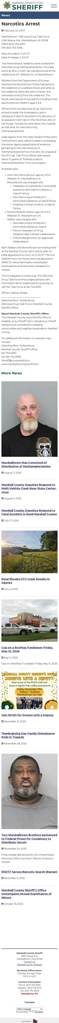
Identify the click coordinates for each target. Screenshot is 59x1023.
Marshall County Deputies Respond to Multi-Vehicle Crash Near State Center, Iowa (29, 488)
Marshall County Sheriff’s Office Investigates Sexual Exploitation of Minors (26, 894)
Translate (38, 1012)
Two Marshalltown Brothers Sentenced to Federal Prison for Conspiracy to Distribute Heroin (29, 838)
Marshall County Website (29, 964)
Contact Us (29, 962)
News (5, 15)
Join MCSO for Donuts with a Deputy (27, 715)
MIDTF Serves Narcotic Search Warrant (29, 871)
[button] (54, 5)
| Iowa (27, 5)
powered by (26, 1021)
